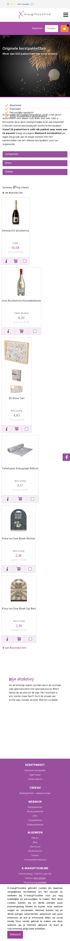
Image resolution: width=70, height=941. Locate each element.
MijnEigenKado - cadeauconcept (35, 793)
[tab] (35, 154)
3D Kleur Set (16, 398)
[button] (6, 261)
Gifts (35, 816)
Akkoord (15, 934)
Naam (25, 188)
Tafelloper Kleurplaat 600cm (20, 468)
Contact (35, 855)
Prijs (18, 188)
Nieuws (35, 838)
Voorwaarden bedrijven (35, 860)
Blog (35, 842)
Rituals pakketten (35, 811)
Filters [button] (8, 163)
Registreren (37, 28)
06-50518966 (40, 882)
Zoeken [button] (9, 172)
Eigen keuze (35, 775)
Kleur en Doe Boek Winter (18, 538)
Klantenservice (35, 851)
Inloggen (51, 28)
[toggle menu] (65, 14)
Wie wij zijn (35, 847)
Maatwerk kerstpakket (47, 133)
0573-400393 (40, 878)
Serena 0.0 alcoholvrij (15, 230)
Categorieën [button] (11, 154)
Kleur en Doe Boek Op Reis (19, 608)
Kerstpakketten (35, 807)
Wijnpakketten (35, 820)
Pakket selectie (35, 779)
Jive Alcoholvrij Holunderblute (21, 301)
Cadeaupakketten (35, 825)
